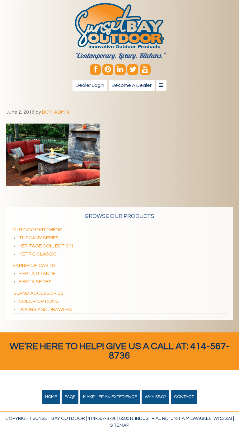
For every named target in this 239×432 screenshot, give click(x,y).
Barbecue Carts (33, 265)
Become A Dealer (132, 85)
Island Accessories (37, 293)
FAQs (70, 397)
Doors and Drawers (45, 309)
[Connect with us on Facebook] (95, 69)
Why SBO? (155, 397)
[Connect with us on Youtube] (145, 69)
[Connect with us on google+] (120, 69)
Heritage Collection (46, 245)
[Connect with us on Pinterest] (107, 69)
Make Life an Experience (110, 397)
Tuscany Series (39, 237)
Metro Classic (38, 253)
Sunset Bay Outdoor (119, 25)
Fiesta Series (35, 281)
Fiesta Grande (37, 273)
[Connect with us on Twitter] (132, 69)
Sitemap (119, 425)
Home (51, 397)
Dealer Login (90, 85)
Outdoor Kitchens (37, 229)
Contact (184, 397)
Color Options (39, 301)
